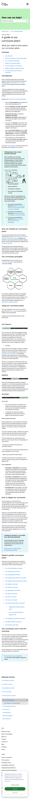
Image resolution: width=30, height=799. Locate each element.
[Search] (26, 21)
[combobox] (13, 21)
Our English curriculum (11, 584)
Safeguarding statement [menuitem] (8, 767)
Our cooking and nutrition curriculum (15, 578)
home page (13, 311)
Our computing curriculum (12, 574)
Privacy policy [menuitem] (5, 760)
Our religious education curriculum (15, 618)
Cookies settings (15, 784)
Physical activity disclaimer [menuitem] (9, 770)
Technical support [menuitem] (7, 715)
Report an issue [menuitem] (5, 731)
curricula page (11, 145)
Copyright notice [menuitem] (6, 762)
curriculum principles (7, 262)
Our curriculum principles (12, 61)
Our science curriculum (11, 625)
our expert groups (7, 243)
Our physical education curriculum (15, 603)
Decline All (15, 792)
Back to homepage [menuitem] (6, 734)
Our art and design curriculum (13, 568)
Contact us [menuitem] (4, 741)
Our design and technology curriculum (16, 581)
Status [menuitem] (3, 749)
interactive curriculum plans (16, 99)
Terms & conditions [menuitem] (6, 757)
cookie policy (7, 781)
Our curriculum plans (17, 31)
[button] (27, 700)
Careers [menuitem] (3, 739)
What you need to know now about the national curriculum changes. (16, 207)
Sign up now (7, 170)
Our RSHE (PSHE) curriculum (13, 621)
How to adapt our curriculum (13, 65)
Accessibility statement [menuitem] (7, 765)
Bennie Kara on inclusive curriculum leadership (15, 220)
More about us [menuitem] (6, 718)
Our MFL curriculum (10, 596)
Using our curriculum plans (12, 63)
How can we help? (12, 17)
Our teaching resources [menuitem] (9, 706)
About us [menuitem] (3, 736)
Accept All (15, 788)
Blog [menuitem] (2, 744)
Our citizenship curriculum (12, 571)
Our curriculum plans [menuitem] (8, 700)
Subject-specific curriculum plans (14, 68)
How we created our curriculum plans (16, 58)
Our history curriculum (11, 587)
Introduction (8, 56)
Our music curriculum (11, 600)
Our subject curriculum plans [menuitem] (12, 703)
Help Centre (5, 31)
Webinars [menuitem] (4, 747)
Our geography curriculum (12, 590)
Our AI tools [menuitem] (5, 709)
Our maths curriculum (11, 593)
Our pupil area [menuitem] (6, 712)
